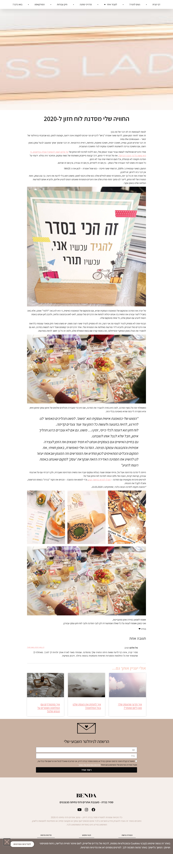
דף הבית (156, 4)
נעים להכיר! (134, 4)
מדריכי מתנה (86, 4)
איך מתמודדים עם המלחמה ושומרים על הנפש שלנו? (48, 707)
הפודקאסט (40, 4)
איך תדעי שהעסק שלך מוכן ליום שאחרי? (130, 705)
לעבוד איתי (112, 4)
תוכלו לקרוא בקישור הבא (99, 479)
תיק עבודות (62, 4)
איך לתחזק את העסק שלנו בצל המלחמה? (87, 705)
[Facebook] (93, 809)
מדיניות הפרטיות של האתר (89, 765)
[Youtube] (79, 809)
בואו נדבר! (17, 4)
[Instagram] (86, 809)
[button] (7, 842)
